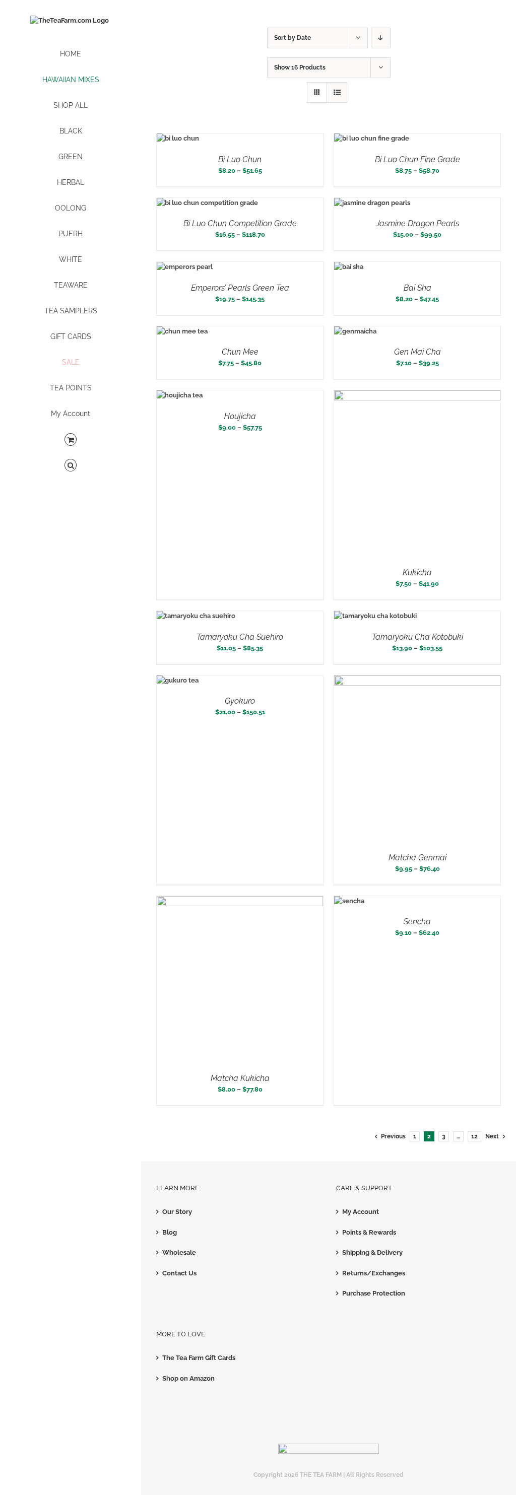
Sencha (417, 921)
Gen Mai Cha (417, 352)
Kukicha (417, 572)
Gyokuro (240, 701)
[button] (70, 466)
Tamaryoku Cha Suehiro (240, 637)
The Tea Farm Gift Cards (198, 1358)
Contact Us (179, 1273)
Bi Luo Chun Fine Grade (417, 159)
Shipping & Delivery (372, 1252)
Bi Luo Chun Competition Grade (240, 223)
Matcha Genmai (417, 857)
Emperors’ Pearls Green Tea (240, 288)
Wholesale (179, 1252)
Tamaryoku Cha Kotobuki (417, 637)
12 (474, 1136)
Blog (169, 1232)
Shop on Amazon (188, 1378)
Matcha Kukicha (240, 1078)
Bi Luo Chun (240, 159)
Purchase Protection (373, 1293)
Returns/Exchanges (373, 1273)
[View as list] (337, 92)
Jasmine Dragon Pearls (417, 223)
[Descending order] (381, 38)
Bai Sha (417, 288)
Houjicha (240, 416)
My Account (360, 1211)
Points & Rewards (369, 1232)
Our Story (177, 1211)
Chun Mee (240, 352)
